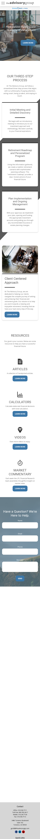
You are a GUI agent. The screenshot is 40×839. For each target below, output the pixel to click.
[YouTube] (23, 831)
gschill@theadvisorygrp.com (20, 828)
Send (20, 578)
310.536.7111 (22, 810)
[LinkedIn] (19, 831)
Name (20, 520)
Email (20, 534)
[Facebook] (16, 831)
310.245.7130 (22, 815)
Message (20, 560)
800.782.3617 (23, 812)
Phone (20, 547)
